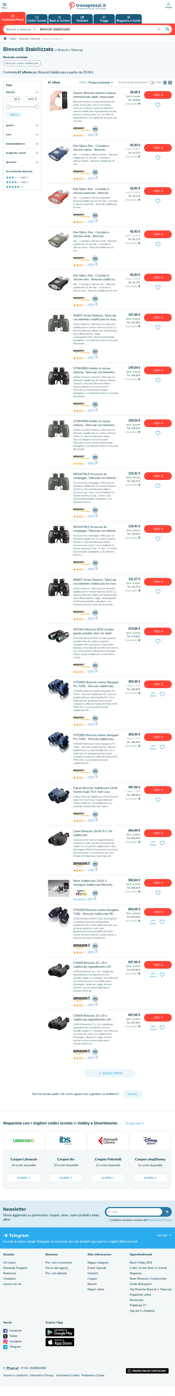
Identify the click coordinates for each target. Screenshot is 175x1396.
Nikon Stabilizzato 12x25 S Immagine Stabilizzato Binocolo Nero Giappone (92, 883)
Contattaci (9, 1278)
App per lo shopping (142, 1310)
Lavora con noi (12, 1284)
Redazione (9, 1273)
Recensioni (136, 1300)
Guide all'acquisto (141, 1284)
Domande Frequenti (15, 1268)
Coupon (92, 1278)
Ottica (13, 38)
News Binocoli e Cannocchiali (148, 1278)
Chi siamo (9, 1262)
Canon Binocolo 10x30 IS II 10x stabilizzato (92, 833)
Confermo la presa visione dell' (141, 1219)
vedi (157, 95)
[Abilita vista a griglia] (170, 82)
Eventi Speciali (97, 1268)
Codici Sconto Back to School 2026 (152, 1268)
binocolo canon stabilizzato (22, 63)
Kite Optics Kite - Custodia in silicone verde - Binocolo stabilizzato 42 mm (91, 234)
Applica (14, 114)
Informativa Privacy (160, 1219)
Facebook (15, 1330)
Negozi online (96, 1289)
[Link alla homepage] (5, 38)
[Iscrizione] (168, 1212)
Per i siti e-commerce (58, 1262)
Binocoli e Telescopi (29, 38)
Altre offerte (153, 694)
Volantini (93, 1273)
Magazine (136, 1273)
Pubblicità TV (138, 1305)
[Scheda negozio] (81, 129)
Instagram (15, 1341)
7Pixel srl (12, 1368)
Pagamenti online (140, 1294)
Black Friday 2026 (141, 1262)
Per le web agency (56, 1268)
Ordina (83, 82)
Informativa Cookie (67, 1375)
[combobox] (20, 29)
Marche (92, 1284)
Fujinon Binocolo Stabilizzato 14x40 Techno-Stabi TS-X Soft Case (95, 789)
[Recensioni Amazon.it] (80, 135)
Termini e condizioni (15, 1375)
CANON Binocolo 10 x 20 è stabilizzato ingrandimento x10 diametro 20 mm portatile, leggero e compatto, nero (95, 965)
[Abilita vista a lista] (165, 82)
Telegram (15, 1346)
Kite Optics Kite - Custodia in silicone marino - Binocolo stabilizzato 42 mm (91, 148)
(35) (90, 899)
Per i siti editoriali (56, 1273)
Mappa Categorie (98, 1262)
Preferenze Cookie (93, 1375)
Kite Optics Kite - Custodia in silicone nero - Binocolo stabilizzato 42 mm (95, 277)
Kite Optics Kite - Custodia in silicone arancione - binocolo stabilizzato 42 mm (91, 191)
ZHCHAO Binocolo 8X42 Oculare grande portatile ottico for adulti (93, 631)
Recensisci (80, 899)
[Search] (167, 29)
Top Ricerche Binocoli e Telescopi (151, 1289)
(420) (91, 135)
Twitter (13, 1336)
